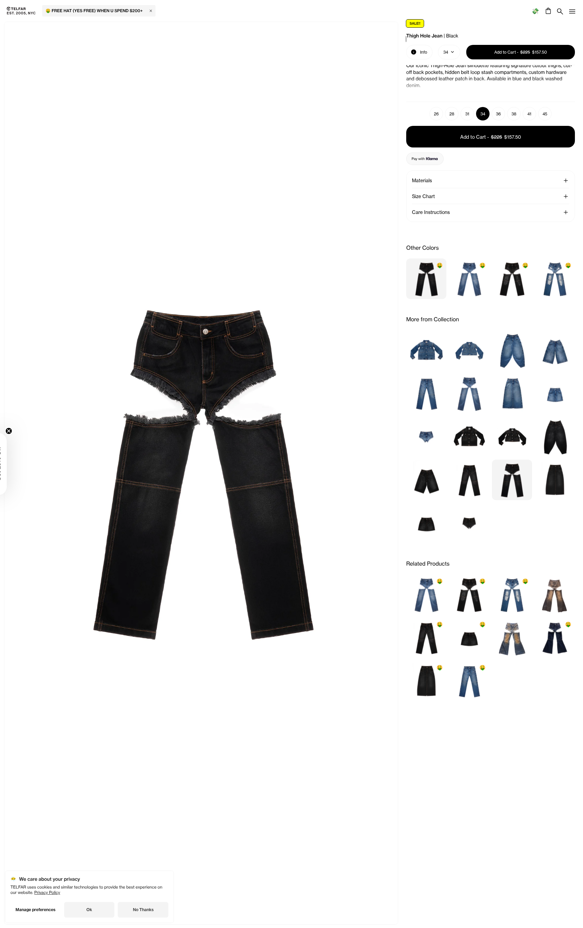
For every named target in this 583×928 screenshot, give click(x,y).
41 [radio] (529, 113)
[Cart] (547, 11)
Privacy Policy (47, 892)
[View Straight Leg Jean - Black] (469, 480)
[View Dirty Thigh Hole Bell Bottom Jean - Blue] (512, 638)
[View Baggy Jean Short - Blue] (555, 350)
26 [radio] (436, 113)
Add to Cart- (490, 137)
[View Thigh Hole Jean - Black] (512, 480)
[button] (565, 180)
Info (419, 52)
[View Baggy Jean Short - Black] (426, 480)
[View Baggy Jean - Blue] (512, 350)
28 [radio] (451, 113)
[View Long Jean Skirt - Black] (555, 480)
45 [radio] (545, 113)
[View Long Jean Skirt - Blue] (512, 393)
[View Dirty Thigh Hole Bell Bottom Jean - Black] (555, 594)
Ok (89, 909)
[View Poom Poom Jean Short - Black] (469, 523)
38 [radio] (514, 113)
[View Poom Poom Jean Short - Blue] (426, 436)
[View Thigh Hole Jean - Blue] (469, 393)
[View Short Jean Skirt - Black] (426, 523)
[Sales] (535, 11)
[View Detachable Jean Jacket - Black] (469, 436)
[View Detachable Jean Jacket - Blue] (426, 350)
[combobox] (449, 52)
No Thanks (143, 909)
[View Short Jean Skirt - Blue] (555, 393)
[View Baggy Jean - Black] (555, 436)
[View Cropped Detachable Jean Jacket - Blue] (469, 350)
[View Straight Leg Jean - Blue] (426, 393)
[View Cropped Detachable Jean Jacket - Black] (512, 436)
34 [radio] (482, 113)
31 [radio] (467, 113)
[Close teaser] (25, 431)
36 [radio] (498, 113)
